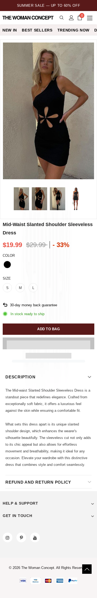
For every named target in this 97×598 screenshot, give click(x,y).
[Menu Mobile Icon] (90, 18)
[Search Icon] (62, 18)
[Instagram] (7, 537)
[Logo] (28, 17)
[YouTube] (35, 537)
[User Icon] (71, 17)
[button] (48, 343)
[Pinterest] (21, 537)
